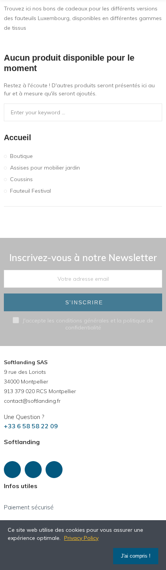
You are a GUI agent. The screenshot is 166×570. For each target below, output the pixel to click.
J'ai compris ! (136, 556)
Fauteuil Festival (30, 190)
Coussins (21, 179)
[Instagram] (33, 469)
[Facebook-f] (12, 469)
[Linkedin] (54, 469)
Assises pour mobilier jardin (45, 167)
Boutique (21, 156)
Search (153, 112)
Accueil (17, 137)
